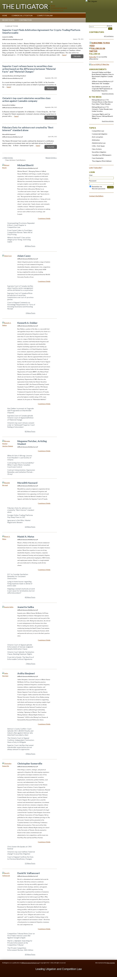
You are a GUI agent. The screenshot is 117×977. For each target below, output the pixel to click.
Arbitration (96, 140)
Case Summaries (98, 158)
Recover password (98, 189)
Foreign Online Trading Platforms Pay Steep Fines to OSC (20, 516)
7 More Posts (30, 664)
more (64, 55)
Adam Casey (24, 255)
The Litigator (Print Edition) (101, 161)
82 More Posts (30, 431)
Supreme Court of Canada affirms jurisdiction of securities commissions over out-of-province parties (20, 296)
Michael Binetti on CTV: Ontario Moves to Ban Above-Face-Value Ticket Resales (102, 102)
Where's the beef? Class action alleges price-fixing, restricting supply (19, 239)
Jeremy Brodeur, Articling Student (14, 76)
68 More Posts (30, 246)
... (61, 55)
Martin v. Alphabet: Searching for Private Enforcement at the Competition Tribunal (19, 943)
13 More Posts (30, 527)
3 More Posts (30, 313)
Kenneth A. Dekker (8, 105)
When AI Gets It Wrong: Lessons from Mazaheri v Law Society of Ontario (19, 458)
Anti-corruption (97, 137)
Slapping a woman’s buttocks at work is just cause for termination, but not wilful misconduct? (21, 591)
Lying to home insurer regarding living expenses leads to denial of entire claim (19, 583)
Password (92, 181)
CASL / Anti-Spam (98, 146)
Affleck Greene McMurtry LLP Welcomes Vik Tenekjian (102, 82)
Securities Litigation (99, 152)
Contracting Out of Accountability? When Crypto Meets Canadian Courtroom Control (20, 465)
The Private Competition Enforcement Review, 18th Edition (20, 949)
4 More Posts (30, 754)
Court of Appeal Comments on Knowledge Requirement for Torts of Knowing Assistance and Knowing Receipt (21, 305)
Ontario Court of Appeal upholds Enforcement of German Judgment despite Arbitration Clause (20, 647)
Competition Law (57, 10)
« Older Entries (7, 158)
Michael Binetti (25, 165)
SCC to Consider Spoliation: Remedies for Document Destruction (17, 576)
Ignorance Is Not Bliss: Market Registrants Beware (19, 521)
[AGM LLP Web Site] (99, 64)
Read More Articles (108, 93)
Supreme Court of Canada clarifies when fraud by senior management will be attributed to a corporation (20, 288)
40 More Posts (30, 597)
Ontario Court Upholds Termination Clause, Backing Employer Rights (20, 653)
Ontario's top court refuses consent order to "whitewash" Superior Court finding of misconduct (21, 425)
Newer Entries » (51, 158)
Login (91, 168)
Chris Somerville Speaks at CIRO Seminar (19, 848)
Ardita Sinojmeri (26, 673)
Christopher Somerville (29, 763)
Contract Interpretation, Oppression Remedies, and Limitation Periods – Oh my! (21, 472)
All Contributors (109, 36)
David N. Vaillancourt (28, 873)
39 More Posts (30, 954)
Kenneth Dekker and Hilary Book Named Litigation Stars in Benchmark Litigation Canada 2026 (103, 75)
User (91, 175)
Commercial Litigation (59, 8)
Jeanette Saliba (7, 37)
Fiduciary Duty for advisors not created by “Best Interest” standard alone (27, 129)
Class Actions (11, 26)
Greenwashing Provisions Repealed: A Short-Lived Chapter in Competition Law (21, 225)
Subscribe (92, 57)
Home (53, 5)
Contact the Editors (96, 196)
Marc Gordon (111, 963)
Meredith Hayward (8, 134)
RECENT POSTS (8, 20)
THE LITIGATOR (25, 6)
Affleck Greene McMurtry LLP (30, 963)
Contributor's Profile (44, 218)
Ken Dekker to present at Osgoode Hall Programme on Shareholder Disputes (20, 410)
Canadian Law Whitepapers (101, 155)
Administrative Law (99, 143)
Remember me (96, 187)
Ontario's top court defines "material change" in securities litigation (21, 853)
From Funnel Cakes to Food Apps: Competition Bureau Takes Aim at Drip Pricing (20, 232)
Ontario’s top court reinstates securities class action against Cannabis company (26, 99)
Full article (77, 56)
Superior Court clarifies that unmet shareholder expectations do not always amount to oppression (20, 747)
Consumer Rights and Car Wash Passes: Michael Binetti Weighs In (102, 116)
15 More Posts (30, 863)
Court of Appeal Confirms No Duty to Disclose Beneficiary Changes (20, 858)
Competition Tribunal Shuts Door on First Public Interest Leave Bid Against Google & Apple (21, 935)
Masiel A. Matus (25, 536)
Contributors (25, 20)
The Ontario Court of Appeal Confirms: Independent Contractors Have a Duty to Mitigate (20, 740)
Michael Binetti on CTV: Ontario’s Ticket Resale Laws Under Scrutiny (102, 109)
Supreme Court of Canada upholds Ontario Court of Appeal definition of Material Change (20, 418)
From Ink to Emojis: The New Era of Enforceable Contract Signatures (20, 658)
